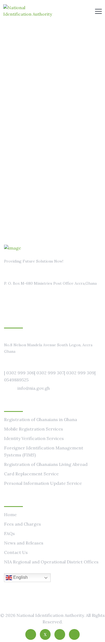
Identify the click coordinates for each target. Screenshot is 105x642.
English (20, 577)
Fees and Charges (22, 524)
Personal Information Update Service (43, 483)
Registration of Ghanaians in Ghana (40, 419)
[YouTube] (74, 634)
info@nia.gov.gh (34, 388)
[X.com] (45, 634)
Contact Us (16, 552)
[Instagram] (59, 634)
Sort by (83, 155)
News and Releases (23, 543)
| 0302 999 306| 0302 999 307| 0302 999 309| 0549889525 (50, 376)
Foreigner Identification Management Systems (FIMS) (43, 451)
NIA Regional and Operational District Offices (51, 561)
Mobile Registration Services (33, 429)
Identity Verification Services (34, 438)
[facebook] (30, 634)
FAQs (9, 533)
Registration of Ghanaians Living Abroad (46, 464)
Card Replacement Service (31, 473)
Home (10, 514)
